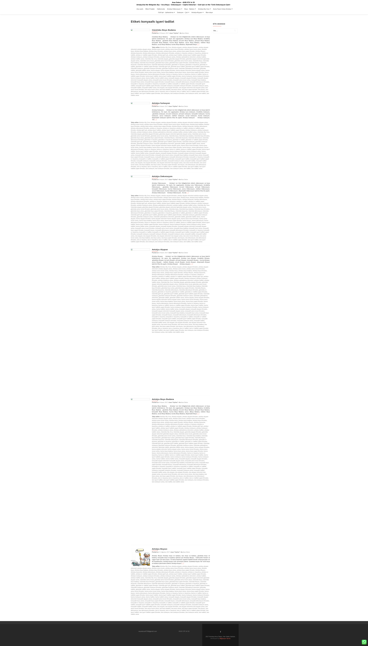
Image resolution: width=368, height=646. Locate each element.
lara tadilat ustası (196, 168)
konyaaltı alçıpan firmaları (188, 78)
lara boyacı (201, 89)
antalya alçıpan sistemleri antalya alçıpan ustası (192, 122)
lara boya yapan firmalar (189, 89)
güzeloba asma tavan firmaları (164, 61)
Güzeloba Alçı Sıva (151, 59)
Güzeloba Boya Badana (164, 30)
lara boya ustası (176, 89)
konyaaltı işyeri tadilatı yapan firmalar (148, 86)
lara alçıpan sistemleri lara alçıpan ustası (192, 87)
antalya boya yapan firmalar (186, 51)
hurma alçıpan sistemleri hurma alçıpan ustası (190, 70)
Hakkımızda (161, 9)
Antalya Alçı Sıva (203, 9)
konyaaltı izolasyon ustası (200, 86)
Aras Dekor (185, 33)
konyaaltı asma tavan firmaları (162, 80)
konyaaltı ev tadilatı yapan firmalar (183, 84)
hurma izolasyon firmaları (201, 76)
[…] (198, 44)
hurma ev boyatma (184, 74)
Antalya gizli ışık (163, 55)
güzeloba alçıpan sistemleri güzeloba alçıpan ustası (175, 134)
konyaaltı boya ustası (137, 82)
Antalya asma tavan (158, 49)
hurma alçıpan (155, 70)
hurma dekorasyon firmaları (156, 74)
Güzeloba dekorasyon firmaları (161, 64)
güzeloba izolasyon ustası (170, 68)
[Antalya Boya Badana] (140, 470)
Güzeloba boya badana (186, 136)
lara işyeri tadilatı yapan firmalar (150, 93)
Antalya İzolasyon (161, 103)
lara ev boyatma (171, 91)
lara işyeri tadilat (193, 166)
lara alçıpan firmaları (171, 87)
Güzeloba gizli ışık (164, 66)
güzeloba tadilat (180, 143)
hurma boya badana (167, 72)
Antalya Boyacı (200, 51)
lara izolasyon (165, 93)
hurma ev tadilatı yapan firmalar (191, 149)
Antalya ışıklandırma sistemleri (186, 57)
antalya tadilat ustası (137, 59)
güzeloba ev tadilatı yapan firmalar (147, 66)
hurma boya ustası (180, 72)
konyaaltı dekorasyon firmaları (199, 82)
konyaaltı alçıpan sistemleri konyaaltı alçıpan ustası (168, 311)
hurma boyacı (187, 147)
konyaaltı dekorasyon (182, 82)
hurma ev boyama (172, 74)
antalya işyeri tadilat (175, 55)
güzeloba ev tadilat (179, 139)
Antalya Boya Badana (163, 399)
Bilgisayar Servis (225, 638)
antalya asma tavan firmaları (174, 49)
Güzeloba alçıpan (163, 59)
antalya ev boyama (181, 53)
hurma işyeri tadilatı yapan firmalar (170, 76)
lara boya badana (165, 89)
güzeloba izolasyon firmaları (152, 68)
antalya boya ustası (170, 51)
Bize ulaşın (209, 12)
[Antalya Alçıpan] (140, 320)
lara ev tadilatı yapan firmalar (196, 91)
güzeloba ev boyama (178, 64)
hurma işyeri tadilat (152, 76)
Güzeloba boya (197, 61)
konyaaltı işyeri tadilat (182, 159)
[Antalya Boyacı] (140, 557)
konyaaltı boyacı (170, 82)
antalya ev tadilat (182, 128)
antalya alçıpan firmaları (190, 47)
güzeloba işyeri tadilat (178, 66)
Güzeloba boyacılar (182, 138)
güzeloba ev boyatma (192, 64)
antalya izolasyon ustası (167, 57)
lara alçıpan (161, 87)
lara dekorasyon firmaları (146, 91)
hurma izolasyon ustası (138, 78)
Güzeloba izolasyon (137, 68)
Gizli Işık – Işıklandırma (165, 12)
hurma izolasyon (187, 76)
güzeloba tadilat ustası (143, 70)
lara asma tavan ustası (152, 89)
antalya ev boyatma (194, 53)
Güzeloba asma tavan (147, 61)
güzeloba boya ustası (162, 62)
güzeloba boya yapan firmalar (178, 62)
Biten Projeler (150, 9)
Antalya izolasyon (136, 57)
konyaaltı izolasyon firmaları (182, 86)
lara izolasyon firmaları (177, 93)
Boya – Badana (189, 9)
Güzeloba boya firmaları (147, 62)
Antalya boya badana (141, 51)
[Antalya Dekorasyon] (140, 185)
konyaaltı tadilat (136, 87)
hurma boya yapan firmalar (195, 72)
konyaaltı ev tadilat (165, 84)
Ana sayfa (140, 9)
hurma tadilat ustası (161, 78)
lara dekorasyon (190, 164)
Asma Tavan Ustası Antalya (222, 9)
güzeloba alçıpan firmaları (177, 59)
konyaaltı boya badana (198, 80)
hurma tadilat (150, 78)
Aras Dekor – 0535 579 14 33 (183, 2)
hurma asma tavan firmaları (190, 145)
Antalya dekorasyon (149, 53)
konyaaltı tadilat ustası (149, 87)
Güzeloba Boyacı (194, 62)
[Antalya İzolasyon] (140, 111)
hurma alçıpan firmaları (168, 70)
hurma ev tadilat (196, 74)
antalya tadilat (201, 57)
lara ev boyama (160, 91)
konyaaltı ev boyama (137, 84)
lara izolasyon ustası (191, 93)
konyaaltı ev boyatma (152, 84)
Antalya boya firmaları (156, 51)
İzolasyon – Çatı (182, 12)
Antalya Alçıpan (196, 12)
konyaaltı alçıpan (174, 78)
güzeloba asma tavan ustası (183, 61)
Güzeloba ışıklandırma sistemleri (189, 68)
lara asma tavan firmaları (191, 163)
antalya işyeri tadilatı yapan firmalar (194, 55)
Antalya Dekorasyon (174, 9)
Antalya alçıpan (177, 47)
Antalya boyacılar (136, 53)
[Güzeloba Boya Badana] (140, 38)
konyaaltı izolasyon (167, 86)
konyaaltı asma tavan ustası (182, 80)
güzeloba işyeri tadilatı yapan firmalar (197, 66)
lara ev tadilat (181, 91)
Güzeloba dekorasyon (144, 64)
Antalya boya (185, 124)
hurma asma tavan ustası (153, 72)
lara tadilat (202, 93)
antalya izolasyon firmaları (151, 57)
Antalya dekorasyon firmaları (165, 53)
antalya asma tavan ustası (192, 49)
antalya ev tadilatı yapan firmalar (146, 55)
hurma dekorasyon (141, 74)
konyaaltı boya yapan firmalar (154, 82)
